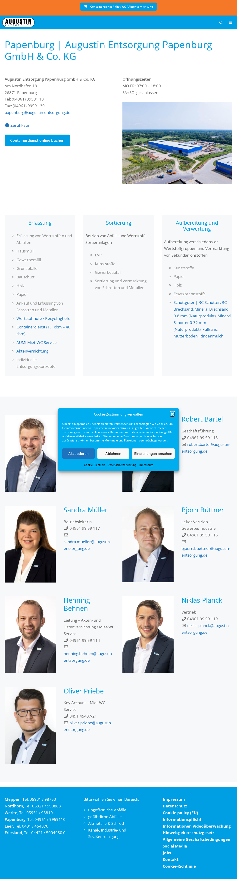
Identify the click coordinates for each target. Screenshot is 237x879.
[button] (172, 414)
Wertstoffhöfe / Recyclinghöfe (43, 318)
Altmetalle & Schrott (106, 823)
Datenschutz (175, 806)
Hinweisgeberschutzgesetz (188, 832)
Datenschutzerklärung (122, 465)
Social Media (175, 846)
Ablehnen (113, 453)
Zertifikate (19, 125)
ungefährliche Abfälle (107, 810)
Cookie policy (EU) (180, 812)
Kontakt (170, 859)
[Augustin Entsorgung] (18, 22)
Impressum (146, 465)
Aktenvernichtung (32, 351)
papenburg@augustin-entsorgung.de (37, 112)
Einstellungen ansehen (153, 453)
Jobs (167, 852)
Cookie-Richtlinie (94, 465)
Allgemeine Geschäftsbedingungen (196, 839)
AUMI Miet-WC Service (36, 342)
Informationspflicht (182, 819)
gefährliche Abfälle (105, 816)
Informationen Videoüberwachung (197, 826)
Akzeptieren (78, 453)
